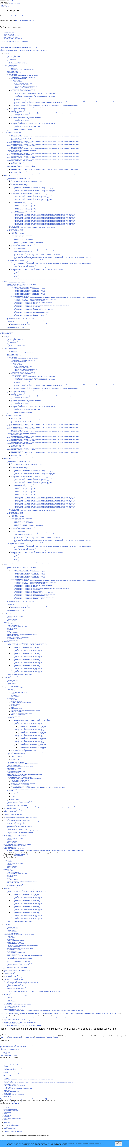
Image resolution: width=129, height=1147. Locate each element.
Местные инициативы (20, 127)
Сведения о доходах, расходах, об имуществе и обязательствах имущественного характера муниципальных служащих (45, 136)
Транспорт (10, 629)
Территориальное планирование (16, 60)
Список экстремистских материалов (21, 786)
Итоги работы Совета (13, 226)
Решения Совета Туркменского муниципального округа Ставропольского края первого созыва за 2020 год (44, 214)
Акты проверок (18, 236)
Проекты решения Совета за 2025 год (25, 209)
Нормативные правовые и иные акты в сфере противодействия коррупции (35, 250)
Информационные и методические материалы (24, 789)
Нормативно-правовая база (18, 781)
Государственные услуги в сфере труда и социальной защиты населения (35, 299)
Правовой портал (5, 47)
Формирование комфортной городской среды (20, 766)
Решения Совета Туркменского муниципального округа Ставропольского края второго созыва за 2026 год (44, 224)
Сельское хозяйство (12, 632)
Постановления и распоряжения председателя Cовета (26, 193)
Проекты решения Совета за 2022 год (25, 205)
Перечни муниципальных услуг (16, 282)
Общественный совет (13, 772)
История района (11, 59)
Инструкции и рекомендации (15, 327)
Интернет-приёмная (13, 680)
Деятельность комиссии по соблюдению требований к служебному (30, 268)
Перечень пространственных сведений (18, 802)
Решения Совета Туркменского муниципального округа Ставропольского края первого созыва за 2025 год (44, 221)
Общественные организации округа (17, 63)
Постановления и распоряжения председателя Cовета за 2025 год (33, 200)
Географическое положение (15, 56)
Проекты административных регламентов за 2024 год (29, 291)
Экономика (10, 623)
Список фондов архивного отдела (23, 87)
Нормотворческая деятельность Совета (18, 186)
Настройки (3, 5)
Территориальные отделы (11, 1110)
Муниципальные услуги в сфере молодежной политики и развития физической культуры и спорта (42, 305)
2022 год (16, 273)
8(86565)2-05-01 (19, 856)
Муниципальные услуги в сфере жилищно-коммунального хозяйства (33, 309)
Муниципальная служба (14, 768)
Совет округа (7, 175)
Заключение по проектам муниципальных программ (29, 242)
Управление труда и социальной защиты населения (25, 119)
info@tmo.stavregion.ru (21, 854)
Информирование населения (15, 616)
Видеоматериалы (12, 619)
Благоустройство (12, 628)
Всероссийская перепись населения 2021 (19, 792)
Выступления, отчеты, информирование (22, 69)
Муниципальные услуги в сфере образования (27, 306)
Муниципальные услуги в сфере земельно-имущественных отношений (34, 311)
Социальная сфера (12, 640)
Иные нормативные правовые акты (24, 266)
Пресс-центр (7, 613)
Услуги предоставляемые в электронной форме (20, 318)
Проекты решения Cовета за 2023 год (25, 206)
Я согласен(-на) (118, 1144)
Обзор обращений (12, 684)
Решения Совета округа (17, 212)
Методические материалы (21, 253)
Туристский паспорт (13, 57)
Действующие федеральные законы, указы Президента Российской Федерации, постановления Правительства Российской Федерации (52, 263)
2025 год (16, 278)
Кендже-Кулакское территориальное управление (21, 145)
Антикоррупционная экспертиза (23, 251)
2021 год (16, 272)
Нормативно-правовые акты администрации (19, 674)
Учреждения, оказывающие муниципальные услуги (22, 284)
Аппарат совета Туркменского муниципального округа (26, 181)
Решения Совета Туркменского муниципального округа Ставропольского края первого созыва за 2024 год (44, 220)
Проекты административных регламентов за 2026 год (29, 294)
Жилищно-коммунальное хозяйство (17, 626)
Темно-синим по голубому (11, 35)
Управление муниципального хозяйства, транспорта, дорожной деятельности (33, 123)
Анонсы (9, 617)
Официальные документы (21, 84)
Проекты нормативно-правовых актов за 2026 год (25, 670)
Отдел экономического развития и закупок (23, 90)
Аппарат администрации (14, 72)
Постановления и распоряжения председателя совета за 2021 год (33, 195)
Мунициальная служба (10, 1128)
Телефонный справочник (14, 130)
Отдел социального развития (19, 92)
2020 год (16, 270)
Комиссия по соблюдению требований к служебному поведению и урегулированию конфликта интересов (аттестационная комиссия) (52, 257)
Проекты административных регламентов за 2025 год (29, 293)
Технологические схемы (17, 317)
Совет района (7, 1112)
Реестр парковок (18, 124)
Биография (14, 68)
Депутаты (13, 183)
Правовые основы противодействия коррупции (24, 262)
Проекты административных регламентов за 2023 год (29, 290)
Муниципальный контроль (14, 638)
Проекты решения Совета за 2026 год (25, 211)
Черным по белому (9, 32)
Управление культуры (17, 122)
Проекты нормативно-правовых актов (18, 646)
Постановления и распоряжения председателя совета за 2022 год (33, 196)
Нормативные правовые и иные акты (21, 235)
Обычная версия (4, 6)
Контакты (6, 1119)
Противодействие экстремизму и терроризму (20, 777)
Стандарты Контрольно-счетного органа (25, 244)
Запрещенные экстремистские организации (23, 783)
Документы (10, 321)
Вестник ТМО (11, 790)
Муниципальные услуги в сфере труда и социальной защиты (31, 312)
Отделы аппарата (12, 74)
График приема (11, 683)
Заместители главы (12, 71)
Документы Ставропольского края (20, 324)
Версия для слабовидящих (29, 47)
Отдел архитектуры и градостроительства (23, 89)
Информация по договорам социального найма (27, 126)
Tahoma (13, 16)
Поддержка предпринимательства (13, 1127)
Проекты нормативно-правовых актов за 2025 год (25, 665)
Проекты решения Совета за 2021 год (25, 203)
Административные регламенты (16, 285)
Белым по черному (9, 34)
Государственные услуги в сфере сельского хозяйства (29, 300)
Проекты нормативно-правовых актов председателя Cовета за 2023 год (34, 192)
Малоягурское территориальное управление (19, 160)
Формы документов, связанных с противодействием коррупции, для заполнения (37, 254)
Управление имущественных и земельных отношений (26, 117)
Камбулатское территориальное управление (19, 142)
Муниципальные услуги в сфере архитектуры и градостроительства (33, 302)
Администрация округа (10, 65)
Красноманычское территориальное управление (21, 157)
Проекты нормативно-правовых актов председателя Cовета (28, 187)
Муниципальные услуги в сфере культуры (26, 303)
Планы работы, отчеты (17, 233)
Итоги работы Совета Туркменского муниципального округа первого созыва (33, 227)
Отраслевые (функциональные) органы (18, 110)
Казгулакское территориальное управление (19, 138)
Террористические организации (20, 784)
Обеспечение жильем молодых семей (18, 637)
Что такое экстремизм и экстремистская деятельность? (26, 778)
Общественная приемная (11, 678)
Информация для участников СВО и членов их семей (19, 687)
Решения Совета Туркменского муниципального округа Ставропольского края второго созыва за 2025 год (44, 223)
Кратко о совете (11, 177)
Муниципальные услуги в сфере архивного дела (28, 308)
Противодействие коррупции (19, 248)
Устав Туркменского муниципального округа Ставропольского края (26, 643)
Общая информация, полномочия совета (18, 178)
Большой (31, 20)
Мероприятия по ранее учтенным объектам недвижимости (36, 1013)
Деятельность (7, 622)
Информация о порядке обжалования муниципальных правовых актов (27, 676)
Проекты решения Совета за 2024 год (25, 208)
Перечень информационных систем (21, 245)
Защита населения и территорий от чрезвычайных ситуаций (24, 774)
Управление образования (18, 116)
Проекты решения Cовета (18, 202)
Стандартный (19, 20)
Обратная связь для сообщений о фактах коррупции (29, 259)
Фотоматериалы (11, 620)
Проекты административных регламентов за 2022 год (29, 288)
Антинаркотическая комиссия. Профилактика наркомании (30, 95)
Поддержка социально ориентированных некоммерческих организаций (34, 93)
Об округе (6, 53)
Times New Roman (20, 16)
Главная (2, 1013)
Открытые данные (12, 769)
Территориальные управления (12, 132)
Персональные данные (17, 247)
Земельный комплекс (13, 635)
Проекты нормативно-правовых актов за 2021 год (25, 647)
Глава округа (10, 66)
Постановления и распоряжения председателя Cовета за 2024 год (33, 199)
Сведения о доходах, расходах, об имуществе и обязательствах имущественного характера (37, 269)
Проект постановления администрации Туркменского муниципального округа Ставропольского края (29, 1037)
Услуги (5, 281)
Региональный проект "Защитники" (17, 805)
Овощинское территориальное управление (19, 171)
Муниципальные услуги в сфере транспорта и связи (29, 315)
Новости (9, 614)
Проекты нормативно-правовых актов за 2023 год (25, 653)
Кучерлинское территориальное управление (19, 154)
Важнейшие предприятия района (16, 62)
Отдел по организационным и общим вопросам (24, 75)
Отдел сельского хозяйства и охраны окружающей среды (27, 107)
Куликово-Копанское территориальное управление (21, 150)
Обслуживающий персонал (18, 108)
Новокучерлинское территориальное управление (21, 166)
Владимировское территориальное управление (20, 133)
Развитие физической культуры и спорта (25, 104)
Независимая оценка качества (12, 1023)
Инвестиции (7, 677)
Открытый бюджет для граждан (16, 771)
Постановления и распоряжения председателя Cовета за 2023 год (33, 197)
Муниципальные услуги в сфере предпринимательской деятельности (34, 314)
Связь (8, 631)
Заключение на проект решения (23, 238)
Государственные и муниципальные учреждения (21, 801)
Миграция (17, 99)
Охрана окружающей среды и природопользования (22, 634)
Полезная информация (13, 765)
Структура (10, 180)
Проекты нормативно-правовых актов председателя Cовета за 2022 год (34, 190)
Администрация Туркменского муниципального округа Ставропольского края (23, 49)
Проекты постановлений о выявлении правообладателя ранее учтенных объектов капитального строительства (86, 1013)
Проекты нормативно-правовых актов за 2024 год (25, 659)
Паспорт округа (11, 54)
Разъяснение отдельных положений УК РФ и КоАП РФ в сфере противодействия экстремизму (38, 787)
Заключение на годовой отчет (22, 241)
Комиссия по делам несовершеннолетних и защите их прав (31, 98)
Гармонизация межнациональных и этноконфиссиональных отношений (34, 96)
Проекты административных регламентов (22, 287)
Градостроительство (13, 625)
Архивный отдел (15, 80)
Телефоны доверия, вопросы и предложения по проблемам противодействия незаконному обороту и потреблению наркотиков (40, 1017)
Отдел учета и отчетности (18, 78)
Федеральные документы (18, 326)
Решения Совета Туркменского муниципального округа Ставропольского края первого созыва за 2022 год (44, 217)
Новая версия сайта (16, 47)
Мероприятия (18, 81)
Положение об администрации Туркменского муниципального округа (27, 644)
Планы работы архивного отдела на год (25, 86)
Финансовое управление (17, 111)
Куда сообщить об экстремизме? (20, 780)
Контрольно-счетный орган (15, 230)
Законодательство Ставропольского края (25, 265)
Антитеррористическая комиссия (16, 775)
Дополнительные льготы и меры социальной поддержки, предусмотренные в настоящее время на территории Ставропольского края (49, 807)
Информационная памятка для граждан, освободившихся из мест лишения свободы (28, 1020)
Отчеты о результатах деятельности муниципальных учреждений (22, 1025)
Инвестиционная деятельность (16, 753)
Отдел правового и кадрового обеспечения (23, 77)
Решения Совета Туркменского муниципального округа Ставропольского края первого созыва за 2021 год (44, 215)
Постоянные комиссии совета (19, 184)
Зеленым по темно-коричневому (13, 38)
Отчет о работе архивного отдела (23, 83)
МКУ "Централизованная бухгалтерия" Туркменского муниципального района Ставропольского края (43, 113)
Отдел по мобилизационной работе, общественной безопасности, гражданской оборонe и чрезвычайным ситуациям (44, 105)
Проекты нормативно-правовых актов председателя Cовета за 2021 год (34, 189)
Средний (25, 20)
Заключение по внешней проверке (24, 239)
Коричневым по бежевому (11, 37)
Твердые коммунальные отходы (23, 129)
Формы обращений (12, 681)
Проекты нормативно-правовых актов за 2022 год (25, 649)
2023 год (16, 275)
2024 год (16, 276)
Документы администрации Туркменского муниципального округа (30, 323)
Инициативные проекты (17, 162)
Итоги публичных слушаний (15, 229)
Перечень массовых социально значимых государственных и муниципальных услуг (31, 320)
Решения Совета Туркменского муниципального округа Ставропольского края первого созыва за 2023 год (44, 218)
